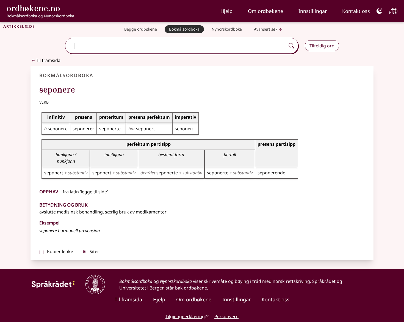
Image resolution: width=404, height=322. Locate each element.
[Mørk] (379, 11)
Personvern (226, 316)
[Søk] (291, 46)
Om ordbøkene (265, 11)
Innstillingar (312, 11)
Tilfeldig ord (321, 46)
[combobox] (175, 45)
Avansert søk (265, 29)
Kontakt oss (356, 11)
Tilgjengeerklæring (185, 316)
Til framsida (48, 60)
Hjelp (226, 11)
